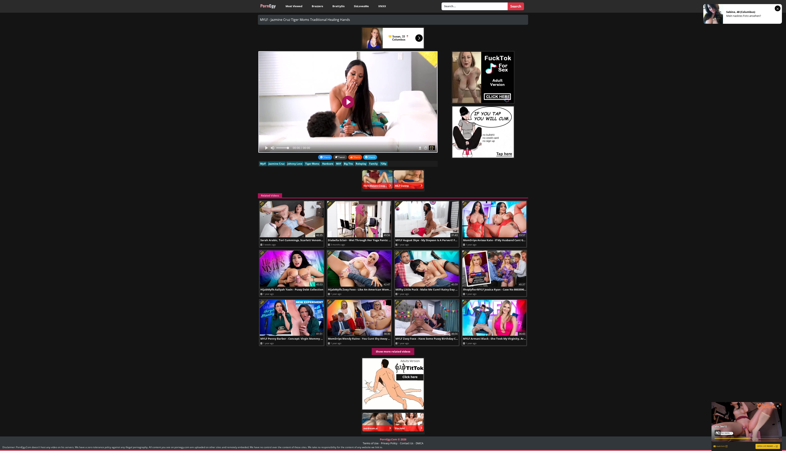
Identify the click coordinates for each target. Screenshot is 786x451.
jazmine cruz (277, 163)
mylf (263, 163)
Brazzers (317, 6)
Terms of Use (370, 443)
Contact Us (406, 443)
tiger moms (312, 163)
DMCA (419, 443)
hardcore (327, 163)
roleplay (361, 163)
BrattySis (338, 6)
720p (383, 163)
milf (338, 163)
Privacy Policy (389, 443)
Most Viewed (294, 6)
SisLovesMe (361, 6)
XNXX (382, 6)
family (373, 163)
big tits (348, 163)
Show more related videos (393, 351)
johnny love (294, 163)
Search (515, 6)
